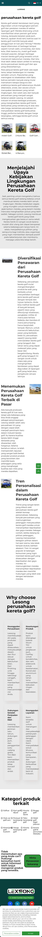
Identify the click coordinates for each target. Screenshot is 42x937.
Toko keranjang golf (27, 820)
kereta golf (14, 199)
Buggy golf (36, 812)
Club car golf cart (7, 819)
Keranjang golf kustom (7, 830)
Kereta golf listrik (26, 813)
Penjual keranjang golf (17, 820)
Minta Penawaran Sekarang (32, 861)
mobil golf (27, 51)
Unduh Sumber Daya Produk (22, 898)
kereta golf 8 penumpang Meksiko (37, 831)
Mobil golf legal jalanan (36, 821)
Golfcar (6, 811)
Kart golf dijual (17, 812)
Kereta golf (26, 829)
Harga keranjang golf (17, 830)
